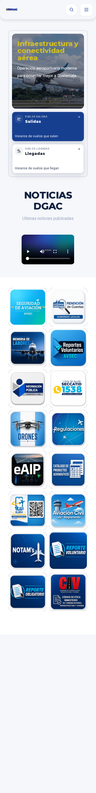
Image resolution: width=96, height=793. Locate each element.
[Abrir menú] (86, 9)
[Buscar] (71, 9)
